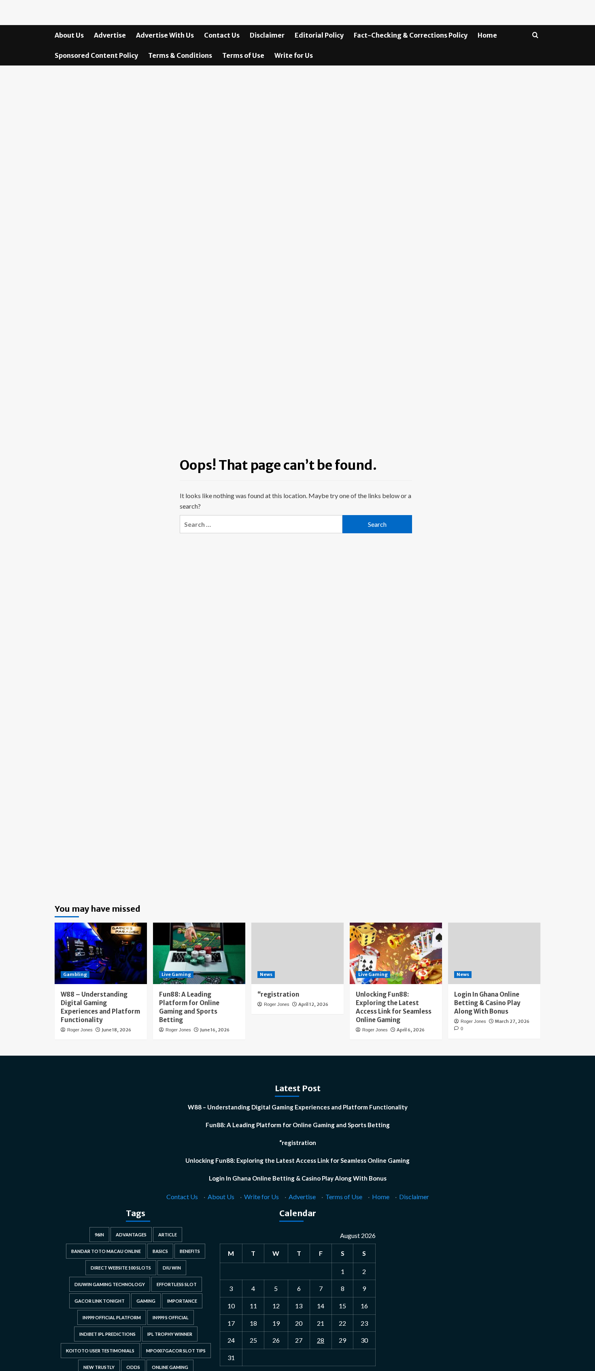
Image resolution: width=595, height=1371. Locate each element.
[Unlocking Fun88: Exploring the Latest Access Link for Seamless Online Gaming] (396, 953)
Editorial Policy (319, 35)
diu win (172, 1267)
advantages (131, 1234)
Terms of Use (243, 55)
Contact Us (222, 35)
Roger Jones (80, 1029)
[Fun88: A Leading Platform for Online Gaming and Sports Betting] (199, 953)
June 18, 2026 (116, 1030)
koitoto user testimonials (100, 1350)
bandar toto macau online (106, 1251)
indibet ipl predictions (107, 1334)
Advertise (110, 35)
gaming (145, 1300)
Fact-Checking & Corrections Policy (411, 35)
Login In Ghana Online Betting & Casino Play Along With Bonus (487, 1003)
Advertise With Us (165, 35)
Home (487, 35)
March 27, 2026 (512, 1021)
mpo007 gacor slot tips (176, 1350)
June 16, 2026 (215, 1030)
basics (160, 1251)
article (167, 1234)
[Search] (535, 35)
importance (182, 1300)
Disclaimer (267, 35)
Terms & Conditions (180, 55)
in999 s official (171, 1317)
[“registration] (297, 953)
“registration (278, 994)
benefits (190, 1251)
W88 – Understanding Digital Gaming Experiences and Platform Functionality (298, 1107)
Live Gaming (176, 974)
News (266, 974)
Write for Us (293, 55)
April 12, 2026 (313, 1004)
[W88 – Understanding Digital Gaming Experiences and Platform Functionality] (101, 953)
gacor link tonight (99, 1300)
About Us (69, 35)
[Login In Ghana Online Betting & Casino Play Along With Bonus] (494, 953)
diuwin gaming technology (109, 1284)
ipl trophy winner (169, 1334)
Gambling (75, 974)
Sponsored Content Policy (96, 55)
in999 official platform (112, 1317)
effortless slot (177, 1284)
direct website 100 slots (121, 1267)
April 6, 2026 (411, 1030)
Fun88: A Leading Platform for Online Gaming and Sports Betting (298, 1124)
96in (99, 1234)
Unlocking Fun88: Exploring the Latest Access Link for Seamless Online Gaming (297, 1160)
